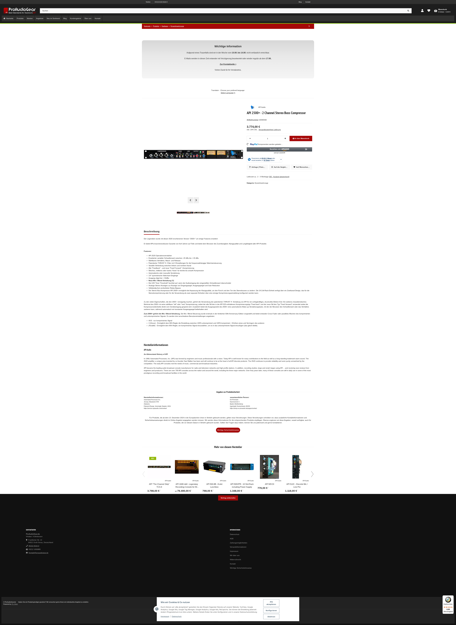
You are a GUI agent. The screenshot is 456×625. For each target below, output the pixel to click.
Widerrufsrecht (235, 559)
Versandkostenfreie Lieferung (270, 130)
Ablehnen (271, 617)
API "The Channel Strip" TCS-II (159, 485)
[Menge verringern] (250, 138)
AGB (231, 539)
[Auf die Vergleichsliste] (162, 457)
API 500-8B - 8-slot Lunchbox (214, 485)
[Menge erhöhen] (285, 138)
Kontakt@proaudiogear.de (38, 553)
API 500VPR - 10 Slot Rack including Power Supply (242, 485)
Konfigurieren (271, 610)
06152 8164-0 (34, 546)
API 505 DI (269, 484)
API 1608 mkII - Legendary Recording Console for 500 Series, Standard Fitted (187, 486)
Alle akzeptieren (271, 603)
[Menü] (452, 596)
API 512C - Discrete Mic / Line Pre (297, 485)
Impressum (165, 616)
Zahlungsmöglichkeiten (238, 543)
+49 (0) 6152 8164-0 (161, 2)
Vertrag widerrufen (228, 498)
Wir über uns (235, 555)
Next (196, 200)
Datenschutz (177, 616)
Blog (300, 2)
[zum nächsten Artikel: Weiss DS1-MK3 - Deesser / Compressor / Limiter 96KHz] (309, 26)
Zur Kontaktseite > (228, 64)
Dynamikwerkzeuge (261, 183)
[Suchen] (408, 10)
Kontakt (307, 2)
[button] (422, 10)
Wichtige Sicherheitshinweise (228, 430)
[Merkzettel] (428, 10)
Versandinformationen (238, 547)
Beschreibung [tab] (151, 231)
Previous (190, 200)
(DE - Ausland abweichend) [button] (279, 177)
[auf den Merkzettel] (168, 457)
